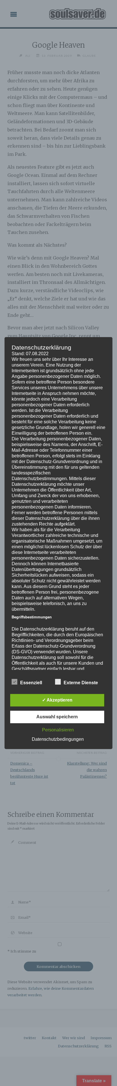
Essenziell (31, 682)
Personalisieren (58, 729)
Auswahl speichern (57, 716)
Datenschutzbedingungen (58, 739)
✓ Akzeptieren (57, 700)
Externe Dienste (81, 682)
